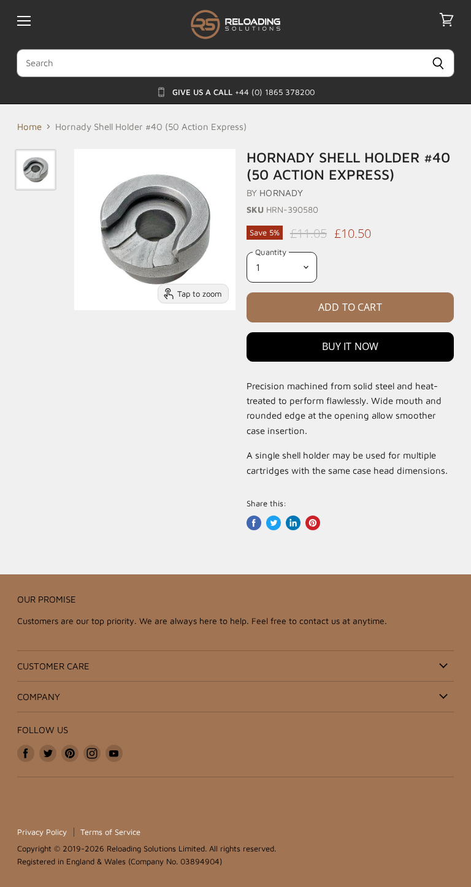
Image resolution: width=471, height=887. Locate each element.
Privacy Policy (42, 832)
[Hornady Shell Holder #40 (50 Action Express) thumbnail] (35, 169)
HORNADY (281, 193)
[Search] (438, 63)
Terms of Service (110, 832)
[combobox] (219, 63)
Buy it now (350, 346)
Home (29, 126)
